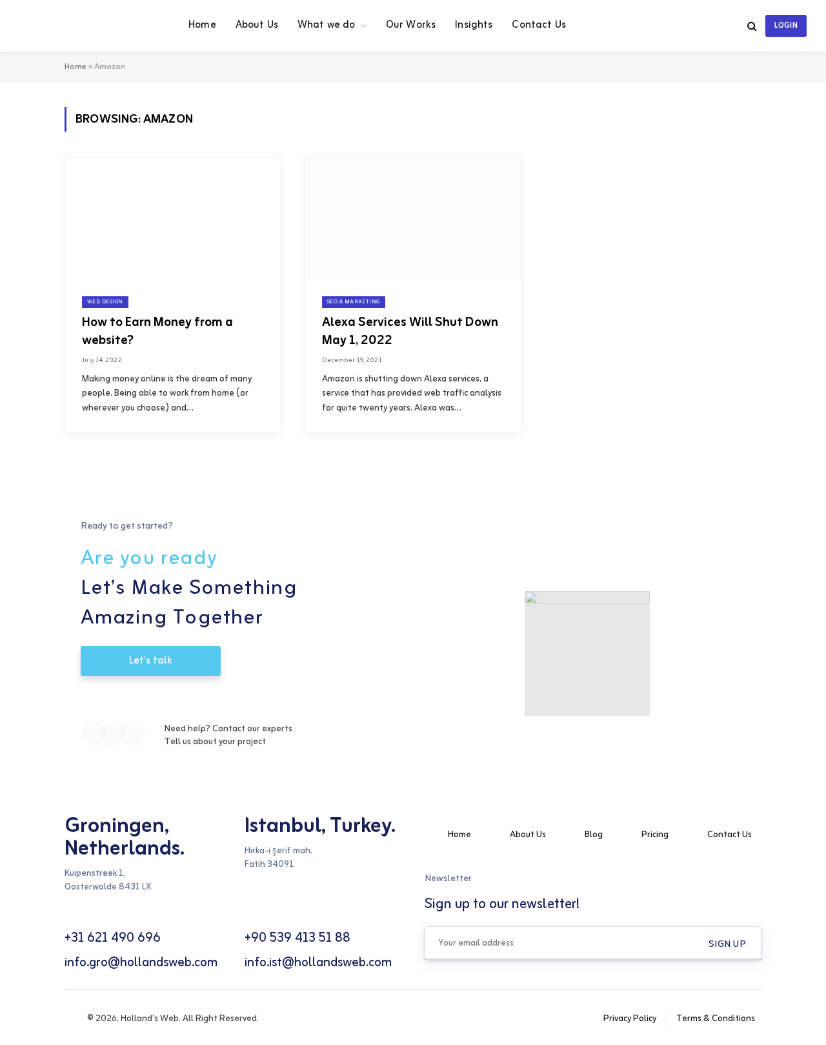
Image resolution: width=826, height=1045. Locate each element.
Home (202, 25)
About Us (257, 25)
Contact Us (539, 25)
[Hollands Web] (87, 26)
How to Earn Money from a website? (157, 331)
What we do (326, 25)
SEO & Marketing (353, 302)
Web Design (105, 302)
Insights (473, 25)
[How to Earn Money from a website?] (173, 218)
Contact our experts (252, 729)
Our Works (411, 25)
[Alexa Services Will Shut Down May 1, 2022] (413, 218)
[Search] (752, 26)
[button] (727, 944)
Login (786, 25)
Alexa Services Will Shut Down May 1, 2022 (410, 331)
